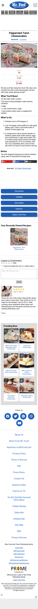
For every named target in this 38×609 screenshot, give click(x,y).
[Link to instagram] (31, 416)
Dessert (19, 209)
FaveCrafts (19, 548)
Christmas (19, 191)
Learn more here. (19, 580)
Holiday (19, 197)
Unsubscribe (19, 518)
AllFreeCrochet (19, 551)
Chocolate (19, 203)
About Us (19, 434)
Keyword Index (19, 485)
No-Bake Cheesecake (23, 168)
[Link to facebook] (8, 416)
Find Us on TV (19, 491)
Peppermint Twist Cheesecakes (19, 248)
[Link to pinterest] (23, 416)
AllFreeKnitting (19, 554)
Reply (3, 313)
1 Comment (22, 39)
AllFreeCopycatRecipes (19, 560)
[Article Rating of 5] (14, 39)
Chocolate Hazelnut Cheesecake (11, 397)
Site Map (19, 525)
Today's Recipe (19, 506)
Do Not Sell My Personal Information (19, 498)
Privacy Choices (19, 537)
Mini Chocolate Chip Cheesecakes (11, 371)
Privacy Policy (19, 453)
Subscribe (19, 512)
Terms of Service (19, 459)
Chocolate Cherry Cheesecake (27, 396)
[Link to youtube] (19, 423)
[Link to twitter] (15, 416)
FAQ (19, 466)
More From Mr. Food (19, 441)
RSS (19, 531)
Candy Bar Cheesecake (27, 346)
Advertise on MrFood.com (19, 447)
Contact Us (19, 478)
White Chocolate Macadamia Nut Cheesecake (11, 347)
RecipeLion (19, 557)
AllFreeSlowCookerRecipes (19, 563)
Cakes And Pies (19, 214)
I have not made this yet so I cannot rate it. (19, 266)
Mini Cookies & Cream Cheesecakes (27, 372)
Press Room (19, 472)
